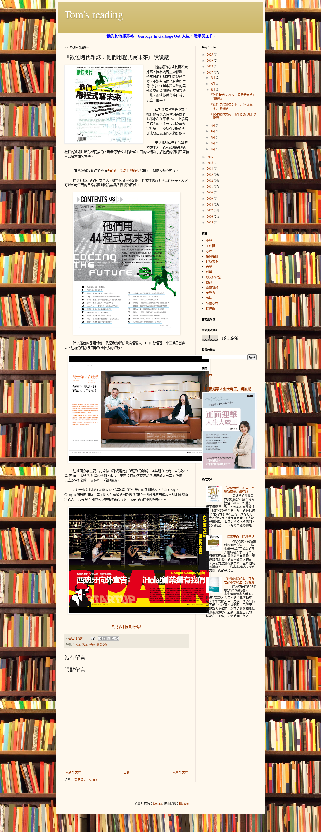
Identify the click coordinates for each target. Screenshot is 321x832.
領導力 (210, 293)
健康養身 (212, 261)
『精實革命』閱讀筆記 (239, 537)
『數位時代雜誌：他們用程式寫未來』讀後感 (232, 106)
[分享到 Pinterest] (117, 638)
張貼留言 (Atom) (85, 779)
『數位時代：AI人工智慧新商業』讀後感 (233, 96)
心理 (209, 251)
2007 (210, 210)
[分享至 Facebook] (112, 638)
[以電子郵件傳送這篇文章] (100, 638)
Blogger (184, 803)
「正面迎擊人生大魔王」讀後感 (226, 389)
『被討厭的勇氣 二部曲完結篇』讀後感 (233, 116)
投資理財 (212, 256)
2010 (210, 192)
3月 (213, 137)
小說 (209, 241)
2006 (210, 216)
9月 (213, 77)
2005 (210, 222)
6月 (213, 89)
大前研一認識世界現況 (123, 171)
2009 (210, 198)
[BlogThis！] (104, 638)
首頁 (127, 772)
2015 (210, 162)
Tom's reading (93, 14)
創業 (85, 644)
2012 (210, 180)
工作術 (210, 246)
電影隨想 (212, 287)
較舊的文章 (180, 772)
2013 (210, 174)
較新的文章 (73, 772)
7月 (213, 83)
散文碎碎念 (213, 277)
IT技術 (210, 308)
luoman (157, 803)
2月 (213, 143)
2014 (210, 168)
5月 (213, 125)
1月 (213, 149)
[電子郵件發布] (92, 638)
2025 (210, 54)
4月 (213, 131)
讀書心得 (102, 644)
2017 (210, 72)
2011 (210, 186)
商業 (78, 644)
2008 (210, 204)
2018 (210, 66)
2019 (210, 60)
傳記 (209, 282)
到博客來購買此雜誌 (127, 627)
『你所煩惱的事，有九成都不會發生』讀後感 (239, 580)
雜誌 (92, 644)
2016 (210, 157)
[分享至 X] (108, 638)
